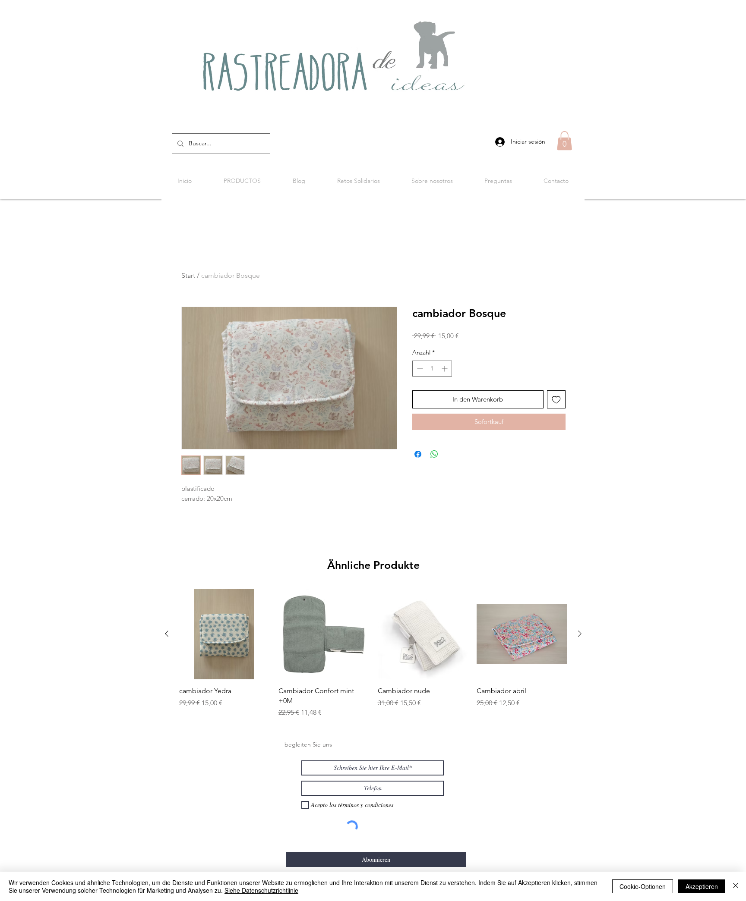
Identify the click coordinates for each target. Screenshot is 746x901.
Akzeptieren (702, 886)
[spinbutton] (432, 368)
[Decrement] (419, 368)
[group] (373, 653)
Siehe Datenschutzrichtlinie (261, 890)
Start (188, 275)
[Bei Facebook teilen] (418, 454)
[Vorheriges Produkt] (166, 633)
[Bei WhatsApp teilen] (434, 454)
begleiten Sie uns (308, 744)
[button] (564, 140)
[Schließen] (735, 886)
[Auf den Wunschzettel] (556, 399)
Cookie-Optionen (643, 886)
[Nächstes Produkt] (580, 633)
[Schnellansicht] (224, 634)
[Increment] (445, 368)
